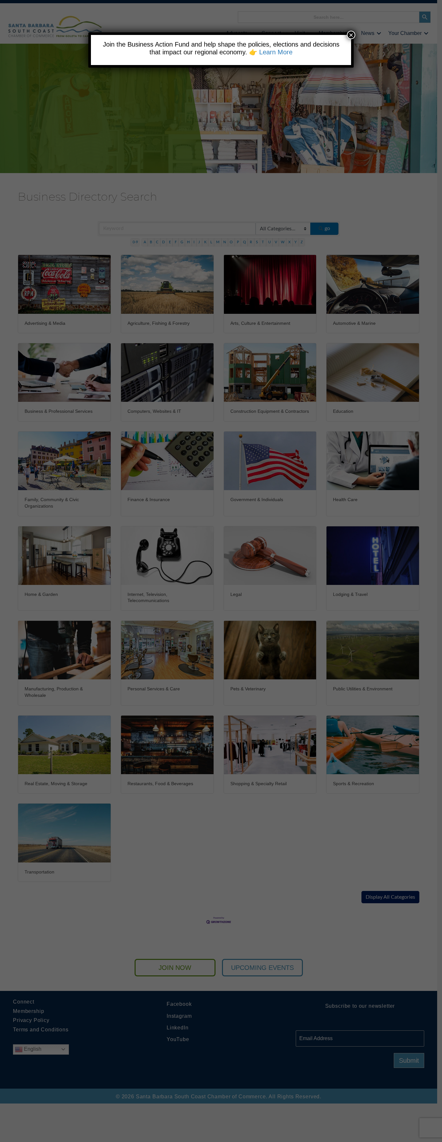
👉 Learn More (271, 52)
